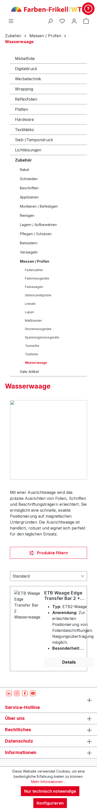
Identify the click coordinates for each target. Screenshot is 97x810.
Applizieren (29, 197)
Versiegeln (29, 252)
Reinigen (27, 215)
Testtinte (31, 354)
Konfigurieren (50, 803)
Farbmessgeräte (37, 278)
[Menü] (11, 21)
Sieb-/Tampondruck (34, 139)
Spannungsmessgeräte (42, 337)
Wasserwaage (36, 362)
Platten (21, 109)
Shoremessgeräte (38, 329)
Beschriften (29, 188)
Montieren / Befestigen (39, 206)
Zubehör (23, 160)
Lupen (29, 312)
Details (69, 662)
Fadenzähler (34, 270)
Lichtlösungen (28, 149)
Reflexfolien (26, 99)
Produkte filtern (52, 552)
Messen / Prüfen (34, 261)
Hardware (24, 119)
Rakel (24, 170)
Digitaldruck (26, 68)
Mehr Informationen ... (48, 782)
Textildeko (24, 129)
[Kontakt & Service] (88, 8)
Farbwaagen (34, 287)
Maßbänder (33, 320)
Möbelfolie (25, 58)
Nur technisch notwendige (50, 791)
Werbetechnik (28, 78)
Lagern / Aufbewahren (38, 225)
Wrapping (24, 88)
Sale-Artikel (29, 371)
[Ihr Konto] (74, 21)
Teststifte (32, 346)
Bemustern (28, 243)
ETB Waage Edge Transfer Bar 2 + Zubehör (63, 595)
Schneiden (29, 179)
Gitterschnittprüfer (38, 295)
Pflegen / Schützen (35, 234)
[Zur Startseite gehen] (48, 9)
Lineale (30, 304)
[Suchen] (50, 21)
